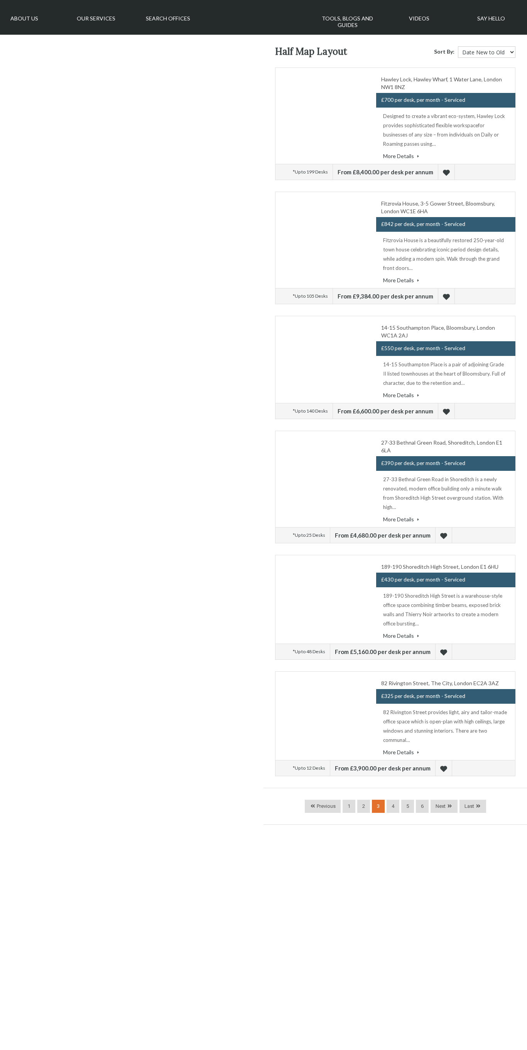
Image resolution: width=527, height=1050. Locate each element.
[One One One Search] (257, 14)
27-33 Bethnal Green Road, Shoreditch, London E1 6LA (441, 446)
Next (441, 806)
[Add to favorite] (447, 172)
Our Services (96, 18)
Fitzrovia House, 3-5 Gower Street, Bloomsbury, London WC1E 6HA (438, 207)
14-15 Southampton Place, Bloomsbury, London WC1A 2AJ (438, 331)
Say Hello (491, 18)
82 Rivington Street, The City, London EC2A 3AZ (440, 683)
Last (469, 806)
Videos (419, 18)
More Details (399, 156)
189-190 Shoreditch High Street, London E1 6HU (439, 566)
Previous (326, 806)
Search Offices (168, 18)
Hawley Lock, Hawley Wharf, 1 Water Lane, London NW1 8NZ (441, 83)
